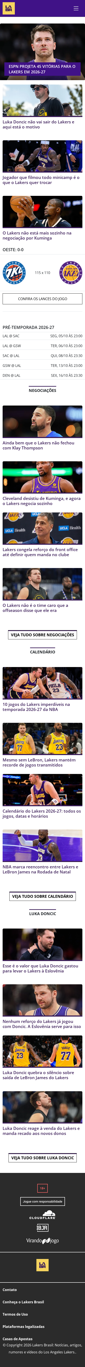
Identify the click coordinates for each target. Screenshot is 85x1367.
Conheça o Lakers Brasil (23, 1302)
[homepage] (9, 8)
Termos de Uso (15, 1314)
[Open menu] (76, 8)
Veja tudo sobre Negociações (42, 634)
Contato (10, 1289)
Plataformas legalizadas (23, 1326)
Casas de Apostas (17, 1338)
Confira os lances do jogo (42, 298)
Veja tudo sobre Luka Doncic (42, 1157)
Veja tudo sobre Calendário (42, 896)
